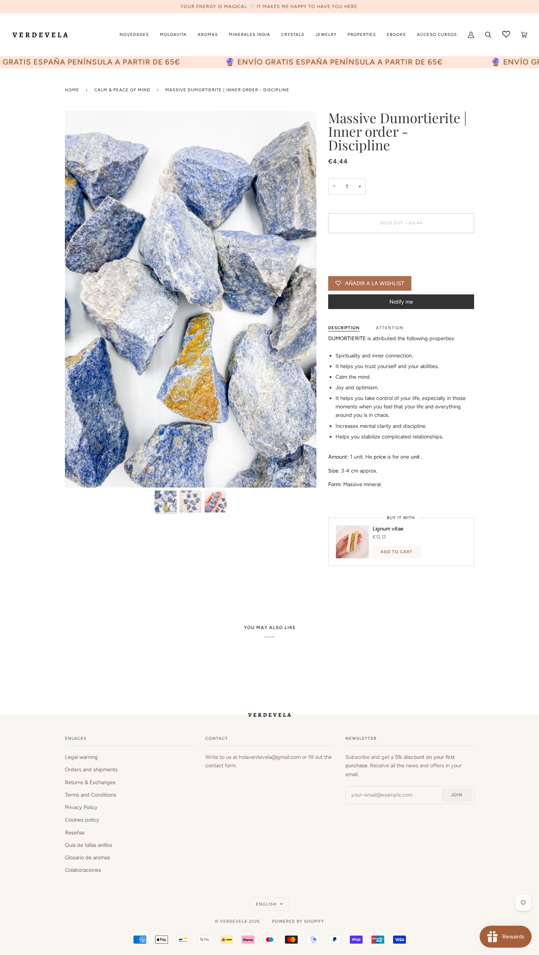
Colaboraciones (83, 870)
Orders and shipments (91, 769)
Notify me (401, 301)
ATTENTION (389, 327)
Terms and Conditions (90, 794)
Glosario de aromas (87, 857)
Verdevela (233, 921)
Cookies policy (82, 819)
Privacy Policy (81, 807)
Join (456, 794)
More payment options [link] (355, 268)
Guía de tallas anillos (88, 845)
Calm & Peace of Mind (122, 89)
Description (344, 327)
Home (72, 89)
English (267, 904)
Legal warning (81, 757)
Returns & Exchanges (90, 782)
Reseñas (75, 832)
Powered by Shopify (298, 921)
